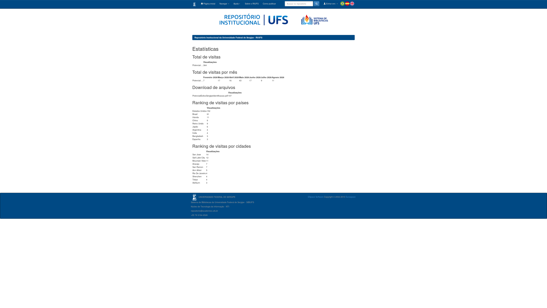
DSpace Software (315, 196)
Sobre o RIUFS (251, 3)
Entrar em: (331, 3)
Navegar (224, 3)
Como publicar (269, 3)
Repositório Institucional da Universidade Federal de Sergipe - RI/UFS (228, 37)
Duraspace (351, 196)
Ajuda (236, 3)
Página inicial (209, 3)
